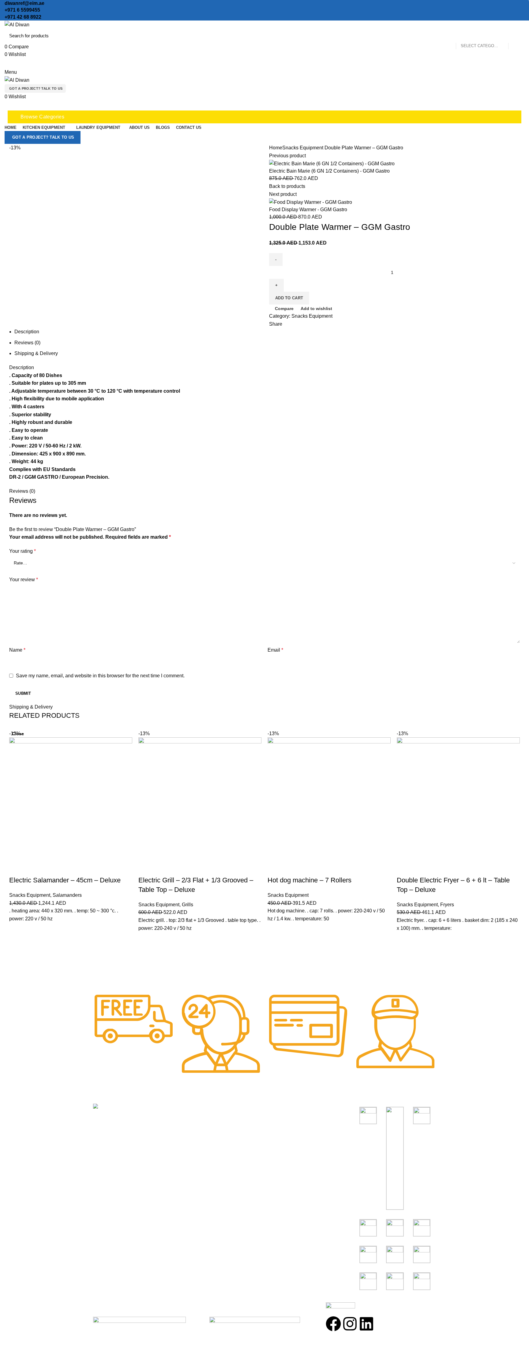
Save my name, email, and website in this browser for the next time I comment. (100, 675)
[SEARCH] (516, 36)
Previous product (287, 155)
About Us (190, 1131)
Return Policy (195, 1142)
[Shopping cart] (7, 106)
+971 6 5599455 (22, 10)
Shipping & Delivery (36, 353)
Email (275, 650)
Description (26, 331)
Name (17, 650)
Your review (23, 579)
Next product (283, 194)
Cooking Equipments (290, 1120)
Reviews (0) (27, 342)
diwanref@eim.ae (24, 3)
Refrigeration (282, 1142)
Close (18, 734)
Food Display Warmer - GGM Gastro (308, 209)
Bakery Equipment (288, 1131)
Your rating (22, 551)
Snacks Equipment (302, 147)
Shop (186, 1120)
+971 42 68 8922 (23, 17)
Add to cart (289, 298)
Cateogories (286, 1109)
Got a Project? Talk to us (36, 88)
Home (275, 147)
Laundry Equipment (289, 1154)
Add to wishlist (316, 308)
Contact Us (192, 1154)
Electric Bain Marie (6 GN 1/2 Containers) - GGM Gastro (329, 171)
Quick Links (196, 1109)
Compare (284, 308)
